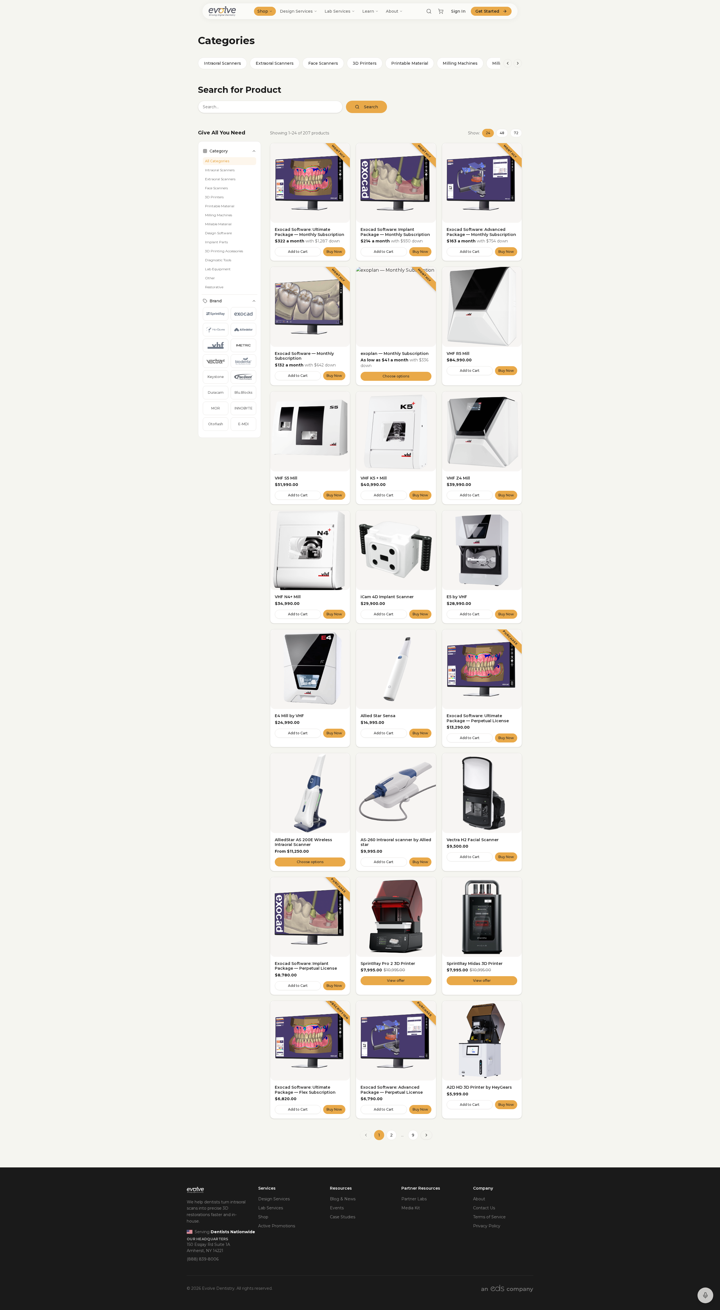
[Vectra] (215, 361)
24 (488, 133)
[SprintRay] (215, 314)
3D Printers (365, 63)
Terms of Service (489, 1216)
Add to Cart (298, 251)
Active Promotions (276, 1225)
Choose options (395, 376)
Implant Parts (216, 242)
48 (502, 133)
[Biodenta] (243, 361)
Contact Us (484, 1207)
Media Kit (410, 1207)
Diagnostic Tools (218, 260)
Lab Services (337, 11)
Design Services (296, 11)
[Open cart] (441, 11)
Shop (262, 11)
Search (371, 106)
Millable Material (218, 224)
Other (210, 278)
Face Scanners (323, 63)
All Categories (217, 161)
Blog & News (343, 1198)
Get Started (487, 11)
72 (516, 133)
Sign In (458, 11)
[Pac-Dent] (243, 377)
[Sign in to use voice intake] (705, 1295)
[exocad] (243, 314)
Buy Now (334, 251)
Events (337, 1207)
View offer (396, 980)
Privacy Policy (486, 1225)
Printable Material (409, 63)
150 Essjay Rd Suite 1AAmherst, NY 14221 (208, 1247)
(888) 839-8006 (203, 1259)
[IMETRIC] (243, 345)
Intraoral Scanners (222, 63)
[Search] (429, 11)
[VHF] (215, 345)
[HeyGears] (215, 329)
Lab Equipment (218, 269)
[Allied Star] (243, 329)
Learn (368, 11)
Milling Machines (460, 63)
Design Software (218, 233)
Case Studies (342, 1216)
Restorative (214, 287)
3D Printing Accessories (224, 251)
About (392, 11)
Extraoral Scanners (275, 63)
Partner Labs (414, 1198)
